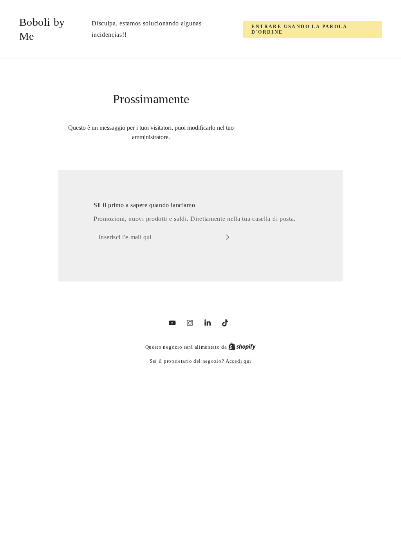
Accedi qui (238, 361)
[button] (312, 29)
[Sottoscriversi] (230, 237)
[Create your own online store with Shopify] (242, 347)
